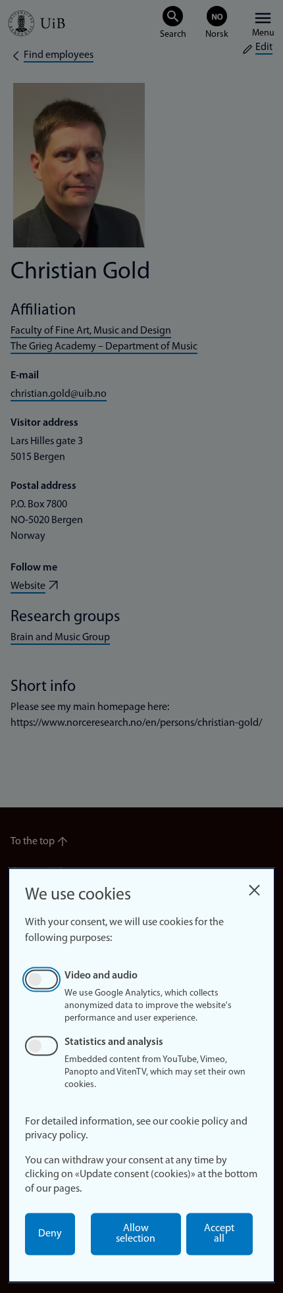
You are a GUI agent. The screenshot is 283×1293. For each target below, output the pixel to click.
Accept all (219, 1233)
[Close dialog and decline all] (254, 886)
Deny (50, 1234)
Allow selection (135, 1233)
